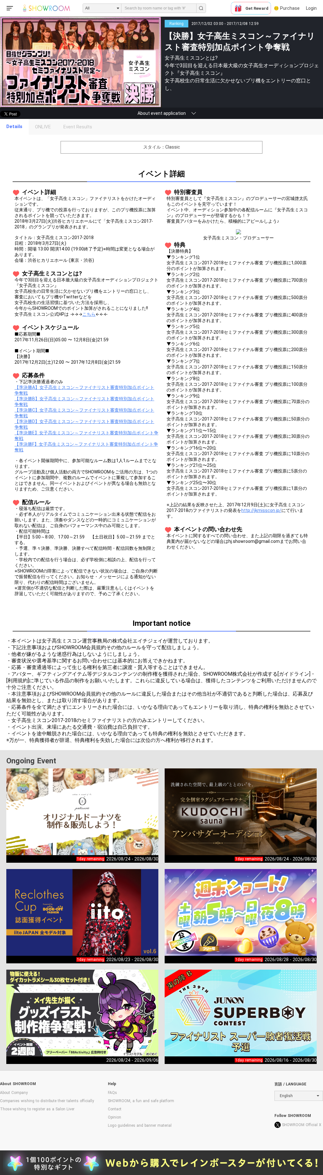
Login (311, 8)
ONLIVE (43, 127)
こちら (89, 314)
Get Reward (256, 8)
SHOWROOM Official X (301, 1125)
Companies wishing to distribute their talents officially (47, 1101)
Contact (114, 1109)
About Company (14, 1092)
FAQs (112, 1092)
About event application (162, 113)
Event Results (77, 127)
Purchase (290, 8)
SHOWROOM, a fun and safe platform (141, 1101)
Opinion (114, 1117)
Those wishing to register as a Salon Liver (37, 1109)
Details (14, 126)
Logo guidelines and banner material (140, 1125)
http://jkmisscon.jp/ (261, 510)
